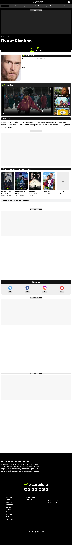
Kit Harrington (64, 6)
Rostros (10, 37)
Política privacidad (54, 499)
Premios (9, 512)
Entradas (9, 519)
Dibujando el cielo (20, 192)
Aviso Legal (51, 497)
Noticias (9, 500)
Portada (3, 37)
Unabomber (36, 6)
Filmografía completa (61, 192)
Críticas (9, 517)
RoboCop (44, 6)
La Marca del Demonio (6, 192)
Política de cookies (53, 501)
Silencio (32, 192)
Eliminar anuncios (36, 10)
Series (8, 507)
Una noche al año (15, 6)
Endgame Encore (53, 6)
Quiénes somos (30, 497)
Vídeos (8, 509)
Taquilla (9, 514)
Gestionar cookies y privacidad (57, 503)
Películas (9, 505)
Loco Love (46, 192)
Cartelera (10, 502)
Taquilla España (27, 6)
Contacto (28, 499)
